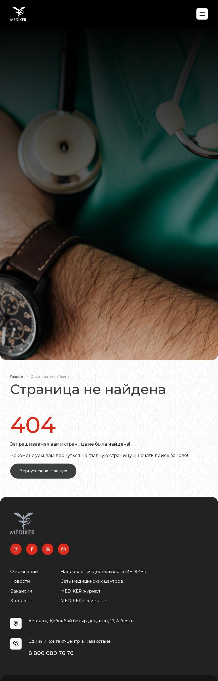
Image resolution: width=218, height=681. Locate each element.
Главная (17, 376)
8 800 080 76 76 (51, 653)
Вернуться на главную (43, 470)
